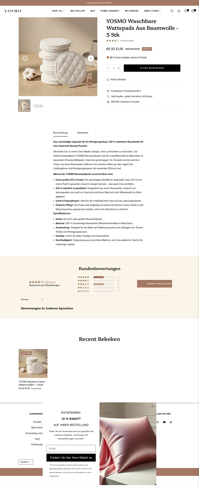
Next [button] (91, 58)
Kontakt (37, 422)
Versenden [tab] (82, 132)
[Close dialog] (152, 406)
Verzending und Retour (37, 433)
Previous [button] (25, 58)
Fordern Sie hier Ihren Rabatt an (71, 457)
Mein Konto (37, 427)
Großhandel (37, 444)
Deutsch (25, 462)
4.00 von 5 (49, 282)
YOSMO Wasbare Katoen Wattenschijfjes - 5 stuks (32, 383)
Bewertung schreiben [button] (160, 284)
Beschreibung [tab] (60, 132)
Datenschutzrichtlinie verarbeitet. (60, 468)
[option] (58, 56)
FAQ (37, 439)
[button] (171, 11)
